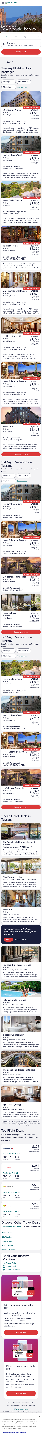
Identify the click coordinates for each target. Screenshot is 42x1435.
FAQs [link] (31, 1402)
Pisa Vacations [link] (7, 1237)
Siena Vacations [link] (7, 1241)
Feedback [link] (32, 1405)
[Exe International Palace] (21, 301)
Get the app (21, 1332)
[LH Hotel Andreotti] (21, 346)
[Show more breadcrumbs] (3, 62)
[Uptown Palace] (21, 620)
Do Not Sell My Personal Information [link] (17, 1405)
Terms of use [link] (16, 1402)
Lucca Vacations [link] (7, 1245)
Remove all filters (22, 87)
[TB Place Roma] (21, 256)
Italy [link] (8, 62)
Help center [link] (25, 1402)
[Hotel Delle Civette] (21, 211)
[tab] (6, 36)
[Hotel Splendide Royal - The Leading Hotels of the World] (21, 392)
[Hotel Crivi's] (21, 437)
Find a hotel (21, 52)
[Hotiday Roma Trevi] (21, 165)
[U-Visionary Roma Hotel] (21, 583)
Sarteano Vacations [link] (8, 1250)
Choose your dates (21, 454)
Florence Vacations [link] (8, 1233)
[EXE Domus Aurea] (21, 120)
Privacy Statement (9, 1432)
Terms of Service (20, 1432)
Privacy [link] (10, 1402)
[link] (21, 1263)
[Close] (39, 1416)
